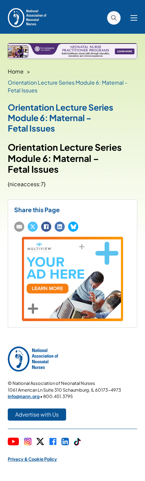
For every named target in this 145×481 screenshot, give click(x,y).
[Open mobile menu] (133, 18)
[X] (33, 227)
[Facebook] (46, 227)
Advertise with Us (37, 414)
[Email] (19, 227)
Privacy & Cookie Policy (32, 459)
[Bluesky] (73, 227)
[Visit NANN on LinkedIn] (65, 442)
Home (16, 71)
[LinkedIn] (60, 227)
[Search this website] (114, 18)
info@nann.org (23, 396)
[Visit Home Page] (27, 17)
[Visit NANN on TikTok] (77, 442)
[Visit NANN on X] (40, 442)
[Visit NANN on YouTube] (13, 442)
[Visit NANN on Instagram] (28, 442)
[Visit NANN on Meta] (53, 442)
